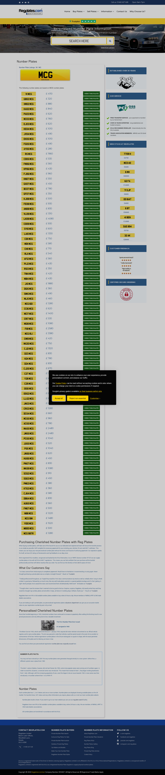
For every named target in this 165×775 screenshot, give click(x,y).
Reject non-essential (77, 398)
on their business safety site (90, 391)
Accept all (59, 398)
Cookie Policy (61, 383)
